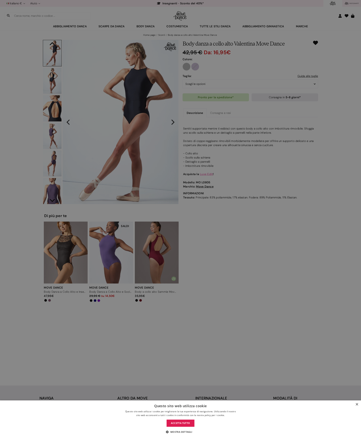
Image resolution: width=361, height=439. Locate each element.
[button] (180, 432)
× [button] (356, 404)
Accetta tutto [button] (180, 423)
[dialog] (180, 419)
